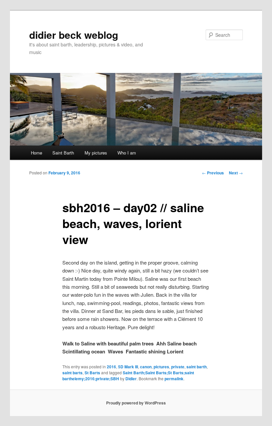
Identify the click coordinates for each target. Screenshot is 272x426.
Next (236, 173)
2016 (111, 367)
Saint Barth (63, 153)
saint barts (72, 373)
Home (36, 153)
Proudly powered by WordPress (136, 403)
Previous (213, 173)
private (177, 367)
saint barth (196, 367)
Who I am (126, 153)
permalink (174, 379)
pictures (161, 367)
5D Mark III (128, 367)
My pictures (96, 153)
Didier (131, 379)
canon (146, 367)
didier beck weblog (73, 35)
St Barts (92, 373)
